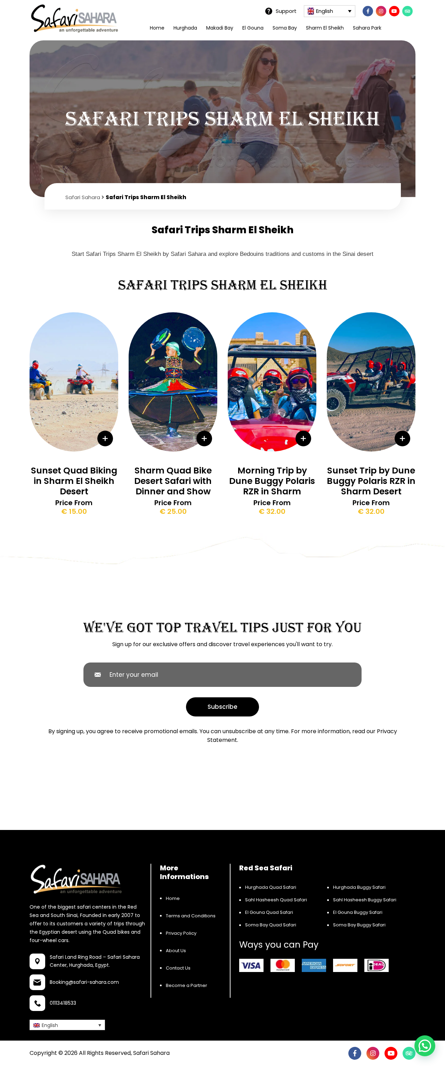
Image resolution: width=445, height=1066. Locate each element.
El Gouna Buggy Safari (357, 912)
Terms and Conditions (191, 915)
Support (286, 10)
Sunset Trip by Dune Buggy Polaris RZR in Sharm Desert (371, 480)
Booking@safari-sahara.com (84, 982)
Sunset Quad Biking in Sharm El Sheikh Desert (74, 480)
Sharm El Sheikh (325, 27)
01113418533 (63, 1003)
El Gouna (253, 27)
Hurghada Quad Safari (270, 887)
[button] (424, 1045)
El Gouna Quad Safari (269, 912)
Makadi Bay (219, 27)
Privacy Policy (181, 933)
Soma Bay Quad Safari (270, 925)
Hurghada (185, 27)
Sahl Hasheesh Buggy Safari (364, 899)
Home (157, 27)
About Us (176, 950)
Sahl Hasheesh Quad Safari (276, 899)
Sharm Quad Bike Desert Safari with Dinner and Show (173, 480)
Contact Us (178, 968)
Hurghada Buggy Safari (359, 887)
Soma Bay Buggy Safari (359, 925)
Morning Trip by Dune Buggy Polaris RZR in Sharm (272, 480)
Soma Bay (285, 27)
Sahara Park (367, 27)
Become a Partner (186, 985)
